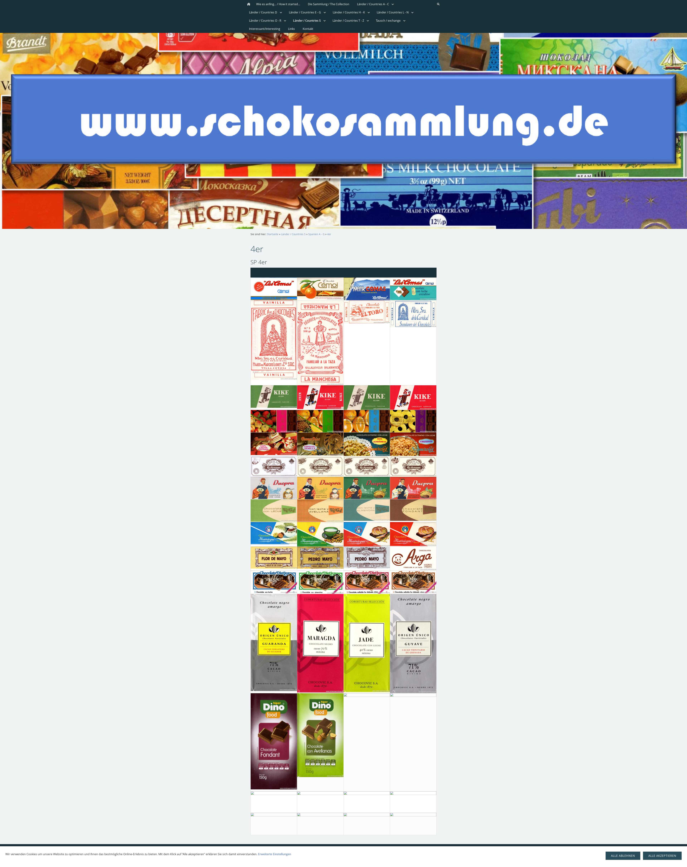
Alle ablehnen (623, 856)
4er (329, 234)
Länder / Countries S (293, 234)
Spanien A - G (316, 234)
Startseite (272, 234)
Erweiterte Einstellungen (274, 854)
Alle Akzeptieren (662, 856)
